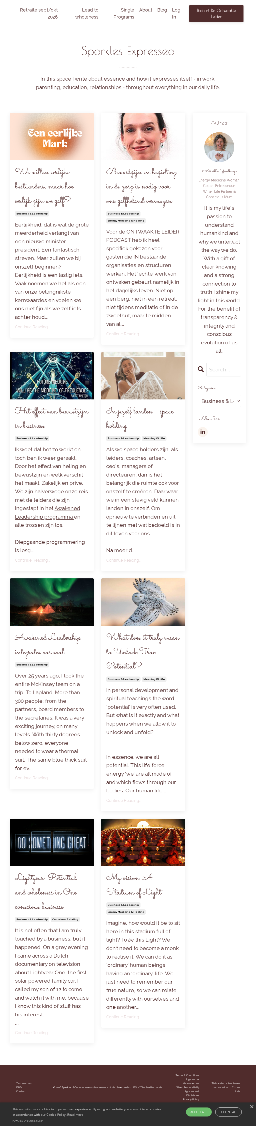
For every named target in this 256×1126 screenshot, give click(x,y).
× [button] (252, 1107)
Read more (75, 1114)
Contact (21, 1091)
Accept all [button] (198, 1112)
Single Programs (124, 13)
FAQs (19, 1087)
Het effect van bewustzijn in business (51, 418)
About (145, 10)
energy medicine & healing (126, 220)
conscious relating (65, 919)
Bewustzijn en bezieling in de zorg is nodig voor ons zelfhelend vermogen (141, 186)
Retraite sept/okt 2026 (39, 13)
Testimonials (24, 1083)
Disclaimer (192, 1095)
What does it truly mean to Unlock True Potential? (142, 652)
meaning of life (154, 438)
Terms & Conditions (187, 1075)
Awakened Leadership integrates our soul (48, 645)
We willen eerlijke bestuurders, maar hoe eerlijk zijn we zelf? (44, 186)
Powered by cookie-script (28, 1120)
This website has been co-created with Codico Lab (226, 1087)
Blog (162, 10)
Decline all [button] (228, 1112)
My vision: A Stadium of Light (133, 885)
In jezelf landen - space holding (139, 418)
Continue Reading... (32, 327)
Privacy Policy (191, 1099)
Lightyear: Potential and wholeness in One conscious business (46, 892)
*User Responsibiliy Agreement (187, 1089)
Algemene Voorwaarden (191, 1081)
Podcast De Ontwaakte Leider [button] (216, 13)
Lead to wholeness (86, 13)
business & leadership (32, 213)
